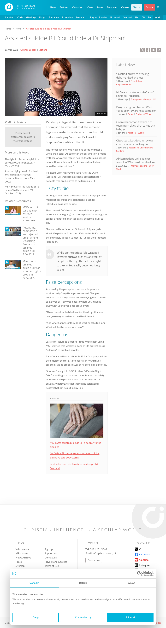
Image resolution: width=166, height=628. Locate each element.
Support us (51, 553)
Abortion (9, 17)
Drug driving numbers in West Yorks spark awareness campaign (136, 108)
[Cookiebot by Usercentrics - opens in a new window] (139, 573)
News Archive (23, 557)
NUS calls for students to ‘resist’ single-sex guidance (135, 94)
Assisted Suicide (28, 49)
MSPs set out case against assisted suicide (30, 212)
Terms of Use (52, 565)
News (53, 7)
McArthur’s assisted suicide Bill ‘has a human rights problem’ (32, 267)
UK (136, 17)
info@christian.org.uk (104, 553)
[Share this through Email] (153, 49)
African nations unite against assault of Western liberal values (135, 160)
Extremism (67, 17)
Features (64, 7)
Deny (36, 617)
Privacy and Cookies (56, 561)
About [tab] (131, 582)
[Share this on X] (142, 49)
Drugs (42, 17)
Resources (112, 7)
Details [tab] (83, 582)
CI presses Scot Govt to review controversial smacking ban (134, 142)
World (158, 17)
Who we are (22, 549)
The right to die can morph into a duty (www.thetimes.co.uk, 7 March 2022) (22, 163)
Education (54, 17)
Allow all (130, 617)
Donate (149, 7)
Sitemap (20, 565)
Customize (81, 617)
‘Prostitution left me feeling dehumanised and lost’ (132, 75)
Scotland (127, 17)
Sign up (136, 7)
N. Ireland (115, 17)
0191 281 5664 (98, 549)
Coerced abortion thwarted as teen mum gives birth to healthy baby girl (135, 125)
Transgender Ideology (141, 99)
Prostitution (136, 81)
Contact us (51, 557)
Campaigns (77, 7)
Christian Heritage (26, 17)
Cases (90, 7)
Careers (125, 7)
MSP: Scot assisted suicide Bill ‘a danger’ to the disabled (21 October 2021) (22, 190)
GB (143, 17)
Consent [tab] (34, 582)
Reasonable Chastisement (141, 147)
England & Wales (98, 17)
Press (19, 561)
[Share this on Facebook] (148, 49)
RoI (149, 17)
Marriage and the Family (142, 165)
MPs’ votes (22, 553)
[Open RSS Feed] (159, 49)
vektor (158, 622)
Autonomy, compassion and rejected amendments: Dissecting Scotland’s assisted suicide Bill (31, 239)
